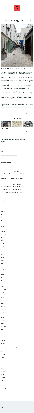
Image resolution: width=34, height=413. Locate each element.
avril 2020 (2, 315)
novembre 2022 (3, 268)
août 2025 (2, 217)
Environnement (22, 15)
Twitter (2, 409)
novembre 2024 (3, 231)
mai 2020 (2, 314)
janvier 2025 (2, 228)
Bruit (13, 15)
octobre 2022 (3, 269)
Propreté (16, 15)
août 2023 (2, 254)
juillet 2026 (2, 200)
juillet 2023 (2, 255)
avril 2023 (2, 260)
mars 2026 (2, 206)
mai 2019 (2, 332)
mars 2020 (2, 317)
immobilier (2, 365)
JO (1, 366)
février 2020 (2, 318)
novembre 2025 (3, 212)
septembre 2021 (3, 289)
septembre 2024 (3, 234)
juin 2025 (2, 220)
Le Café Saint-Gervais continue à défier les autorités (15, 192)
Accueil (4, 15)
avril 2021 (2, 297)
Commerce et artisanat (4, 354)
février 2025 (2, 226)
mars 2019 (2, 335)
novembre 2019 (3, 323)
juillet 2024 (2, 237)
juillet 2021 (2, 292)
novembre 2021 (3, 286)
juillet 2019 (2, 329)
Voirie (2, 380)
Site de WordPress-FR (4, 391)
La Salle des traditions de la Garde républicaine (14, 189)
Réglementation (28, 15)
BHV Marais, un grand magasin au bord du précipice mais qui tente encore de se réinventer (28, 129)
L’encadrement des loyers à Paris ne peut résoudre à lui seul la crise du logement (12, 178)
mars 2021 (2, 298)
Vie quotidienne (3, 377)
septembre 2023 (3, 252)
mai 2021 (2, 295)
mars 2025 (2, 225)
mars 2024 (2, 243)
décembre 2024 (3, 229)
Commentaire (3, 141)
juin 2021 (2, 294)
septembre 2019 (3, 326)
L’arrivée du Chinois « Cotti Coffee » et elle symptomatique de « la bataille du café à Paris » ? (6, 129)
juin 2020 (2, 312)
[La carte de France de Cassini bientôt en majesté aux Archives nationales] (17, 123)
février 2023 (2, 263)
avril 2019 (2, 334)
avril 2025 (2, 223)
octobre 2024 (3, 232)
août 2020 (2, 309)
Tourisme (2, 374)
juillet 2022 (2, 274)
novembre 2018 (3, 341)
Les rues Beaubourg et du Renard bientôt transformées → (23, 113)
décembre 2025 (3, 211)
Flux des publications (4, 388)
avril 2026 (2, 205)
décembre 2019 (3, 321)
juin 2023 (2, 257)
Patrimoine (9, 15)
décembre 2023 (3, 248)
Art (1, 349)
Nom (2, 151)
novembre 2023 (3, 249)
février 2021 (2, 300)
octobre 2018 (3, 343)
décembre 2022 (3, 266)
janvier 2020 (2, 320)
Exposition (2, 362)
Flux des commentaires (4, 390)
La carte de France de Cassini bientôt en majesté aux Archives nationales (17, 129)
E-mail (2, 154)
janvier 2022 (2, 283)
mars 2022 (2, 280)
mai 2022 (2, 277)
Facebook (2, 407)
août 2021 (2, 291)
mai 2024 (2, 240)
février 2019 (2, 337)
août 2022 (2, 272)
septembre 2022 (3, 271)
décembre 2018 (3, 340)
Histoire (2, 363)
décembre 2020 (3, 303)
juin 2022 (2, 275)
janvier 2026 (2, 209)
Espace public (3, 360)
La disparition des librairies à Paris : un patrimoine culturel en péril (10, 179)
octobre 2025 (3, 214)
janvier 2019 (2, 338)
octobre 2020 (3, 306)
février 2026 (2, 208)
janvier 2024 (2, 246)
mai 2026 (2, 203)
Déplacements (3, 357)
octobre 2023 (3, 251)
